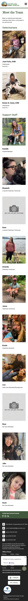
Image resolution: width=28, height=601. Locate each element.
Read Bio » (5, 66)
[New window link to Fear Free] (8, 590)
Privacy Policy (6, 599)
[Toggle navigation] (25, 4)
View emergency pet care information (11, 570)
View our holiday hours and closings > (11, 572)
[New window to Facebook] (3, 516)
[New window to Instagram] (6, 516)
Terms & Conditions (14, 599)
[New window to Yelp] (8, 516)
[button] (24, 568)
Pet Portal (14, 583)
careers (15, 577)
